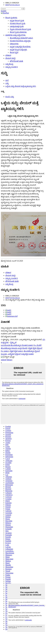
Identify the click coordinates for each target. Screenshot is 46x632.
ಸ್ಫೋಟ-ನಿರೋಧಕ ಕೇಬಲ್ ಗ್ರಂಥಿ (20, 29)
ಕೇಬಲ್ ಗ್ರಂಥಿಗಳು (11, 18)
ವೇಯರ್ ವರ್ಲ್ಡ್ (10, 58)
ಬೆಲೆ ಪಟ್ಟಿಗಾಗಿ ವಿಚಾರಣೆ (8, 337)
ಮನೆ (6, 80)
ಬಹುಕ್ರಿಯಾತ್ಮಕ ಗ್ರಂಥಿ (17, 26)
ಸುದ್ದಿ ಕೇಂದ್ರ (9, 64)
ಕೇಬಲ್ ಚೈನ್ (14, 52)
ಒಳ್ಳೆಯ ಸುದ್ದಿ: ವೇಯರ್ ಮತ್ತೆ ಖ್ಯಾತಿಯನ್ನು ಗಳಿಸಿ (20, 86)
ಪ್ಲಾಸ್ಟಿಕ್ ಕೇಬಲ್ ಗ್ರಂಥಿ (17, 21)
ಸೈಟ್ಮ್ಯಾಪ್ (13, 342)
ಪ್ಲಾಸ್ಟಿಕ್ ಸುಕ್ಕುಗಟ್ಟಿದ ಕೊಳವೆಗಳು (20, 47)
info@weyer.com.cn (12, 298)
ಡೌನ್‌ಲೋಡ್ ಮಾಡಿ (16, 61)
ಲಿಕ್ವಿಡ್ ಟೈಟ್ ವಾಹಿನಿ (16, 351)
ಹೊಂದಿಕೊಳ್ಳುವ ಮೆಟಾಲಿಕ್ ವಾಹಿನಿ (21, 38)
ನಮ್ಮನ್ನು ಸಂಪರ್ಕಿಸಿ (11, 67)
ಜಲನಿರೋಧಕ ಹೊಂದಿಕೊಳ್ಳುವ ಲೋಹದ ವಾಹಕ (17, 345)
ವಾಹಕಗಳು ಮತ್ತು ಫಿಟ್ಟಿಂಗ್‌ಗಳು (15, 35)
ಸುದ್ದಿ (6, 83)
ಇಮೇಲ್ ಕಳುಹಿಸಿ (6, 360)
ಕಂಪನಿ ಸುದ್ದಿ (9, 97)
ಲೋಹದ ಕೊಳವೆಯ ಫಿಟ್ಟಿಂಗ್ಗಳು (20, 41)
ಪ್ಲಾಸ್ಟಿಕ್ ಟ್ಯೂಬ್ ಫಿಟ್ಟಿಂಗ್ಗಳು (18, 49)
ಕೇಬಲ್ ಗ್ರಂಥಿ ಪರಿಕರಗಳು (18, 32)
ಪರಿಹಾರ (8, 55)
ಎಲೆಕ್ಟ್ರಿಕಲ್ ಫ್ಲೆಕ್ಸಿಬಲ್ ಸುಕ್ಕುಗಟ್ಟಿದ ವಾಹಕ (20, 354)
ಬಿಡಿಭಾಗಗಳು (14, 44)
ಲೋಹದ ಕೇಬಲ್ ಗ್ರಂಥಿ (17, 23)
